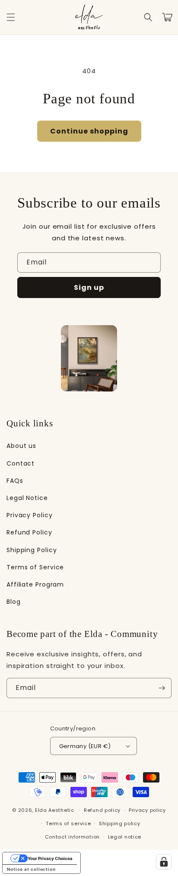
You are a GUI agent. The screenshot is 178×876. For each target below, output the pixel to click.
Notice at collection (31, 869)
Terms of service (68, 823)
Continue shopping (89, 131)
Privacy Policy (29, 515)
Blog (13, 601)
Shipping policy (119, 823)
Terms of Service (35, 567)
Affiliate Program (35, 584)
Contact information (72, 836)
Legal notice (124, 836)
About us (21, 445)
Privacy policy (147, 810)
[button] (10, 17)
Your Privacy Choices (50, 858)
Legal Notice (27, 498)
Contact (20, 463)
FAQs (14, 480)
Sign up (89, 287)
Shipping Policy (31, 550)
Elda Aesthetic (54, 810)
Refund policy (102, 810)
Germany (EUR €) (85, 746)
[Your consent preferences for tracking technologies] (163, 861)
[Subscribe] (161, 688)
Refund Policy (29, 532)
